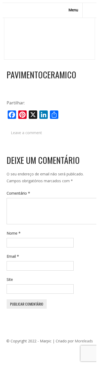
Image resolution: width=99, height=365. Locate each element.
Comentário (18, 193)
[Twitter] (37, 349)
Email (13, 256)
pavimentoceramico (41, 74)
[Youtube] (60, 349)
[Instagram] (68, 349)
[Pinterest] (45, 349)
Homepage (16, 40)
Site (10, 279)
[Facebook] (29, 349)
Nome (14, 233)
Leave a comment (26, 132)
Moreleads (84, 340)
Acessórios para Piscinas (53, 40)
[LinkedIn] (52, 349)
